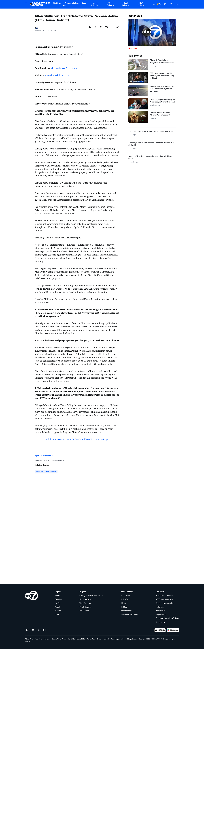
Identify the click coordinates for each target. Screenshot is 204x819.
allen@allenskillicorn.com (64, 68)
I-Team (123, 603)
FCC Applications (131, 639)
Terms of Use (91, 639)
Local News (125, 596)
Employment (161, 614)
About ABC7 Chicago (164, 596)
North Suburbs (94, 4)
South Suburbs (125, 4)
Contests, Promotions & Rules (167, 618)
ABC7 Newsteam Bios (164, 599)
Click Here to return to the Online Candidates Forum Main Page (77, 439)
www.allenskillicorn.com (57, 75)
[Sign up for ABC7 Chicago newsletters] (44, 630)
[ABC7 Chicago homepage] (40, 4)
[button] (26, 3)
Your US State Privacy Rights (76, 639)
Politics (124, 607)
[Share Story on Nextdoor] (106, 27)
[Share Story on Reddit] (101, 27)
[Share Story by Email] (112, 27)
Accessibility (160, 611)
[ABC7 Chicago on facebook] (27, 630)
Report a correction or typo (44, 456)
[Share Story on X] (96, 27)
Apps (57, 614)
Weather (58, 599)
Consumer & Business (129, 614)
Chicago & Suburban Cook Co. (74, 4)
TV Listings (160, 607)
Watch (57, 607)
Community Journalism (165, 603)
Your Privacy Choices (42, 639)
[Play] (152, 32)
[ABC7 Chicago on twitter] (33, 630)
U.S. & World (126, 599)
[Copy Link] (117, 27)
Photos (58, 611)
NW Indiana (141, 4)
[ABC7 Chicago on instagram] (38, 630)
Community (160, 622)
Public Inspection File (118, 639)
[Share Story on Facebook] (90, 27)
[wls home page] (31, 595)
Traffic (57, 603)
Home (57, 596)
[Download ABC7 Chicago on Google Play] (173, 630)
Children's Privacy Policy (58, 639)
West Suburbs (110, 4)
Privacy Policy (29, 639)
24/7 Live (57, 3)
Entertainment (126, 611)
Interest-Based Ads (103, 639)
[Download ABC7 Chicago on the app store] (160, 630)
